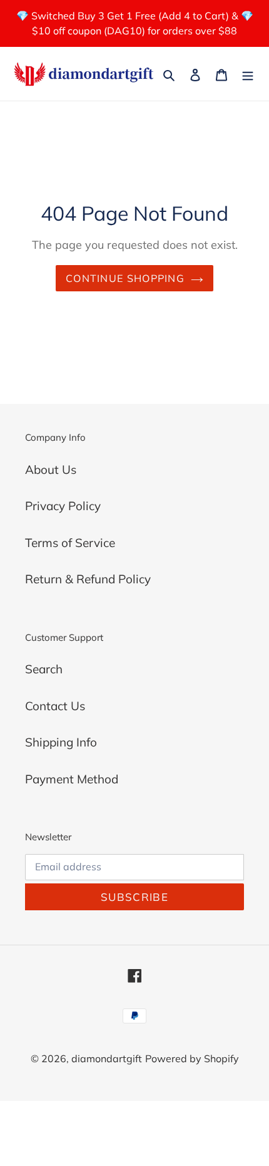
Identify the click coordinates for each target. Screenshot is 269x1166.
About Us (50, 469)
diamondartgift (106, 1058)
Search (44, 668)
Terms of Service (70, 542)
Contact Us (55, 705)
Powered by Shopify (192, 1058)
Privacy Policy (63, 505)
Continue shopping (125, 278)
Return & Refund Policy (88, 578)
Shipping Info (61, 742)
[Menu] (248, 74)
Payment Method (71, 779)
